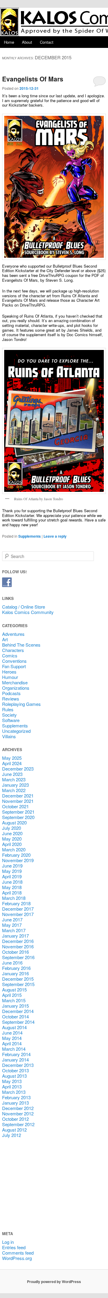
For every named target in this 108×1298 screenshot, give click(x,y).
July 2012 (11, 1135)
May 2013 (12, 1081)
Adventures (13, 634)
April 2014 (12, 1043)
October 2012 (15, 1119)
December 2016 (18, 941)
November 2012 (18, 1113)
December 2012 (18, 1108)
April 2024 (12, 763)
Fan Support (14, 666)
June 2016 (12, 962)
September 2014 (18, 1022)
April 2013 (12, 1086)
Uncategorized (16, 731)
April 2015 (12, 995)
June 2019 (12, 865)
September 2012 (18, 1124)
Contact (46, 42)
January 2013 (15, 1103)
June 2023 (12, 774)
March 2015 (14, 1000)
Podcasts (11, 693)
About (27, 42)
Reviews (10, 698)
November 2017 (18, 914)
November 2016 (18, 946)
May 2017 (12, 925)
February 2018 (16, 903)
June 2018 (12, 882)
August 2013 (14, 1076)
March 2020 (14, 849)
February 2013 (16, 1097)
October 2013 (15, 1070)
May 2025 (12, 758)
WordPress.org (17, 1258)
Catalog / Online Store (23, 606)
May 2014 (12, 1038)
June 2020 (12, 833)
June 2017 (12, 919)
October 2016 (15, 952)
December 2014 (18, 1011)
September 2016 (18, 957)
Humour (10, 677)
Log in (8, 1242)
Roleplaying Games (21, 704)
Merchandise (15, 682)
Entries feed (14, 1247)
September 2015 (18, 984)
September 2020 (18, 817)
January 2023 (15, 785)
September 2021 (18, 812)
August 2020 (14, 822)
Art (5, 639)
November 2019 (18, 860)
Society (9, 715)
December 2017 (18, 909)
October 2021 (15, 806)
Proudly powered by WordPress (54, 1281)
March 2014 (14, 1049)
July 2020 (11, 828)
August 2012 (14, 1129)
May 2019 (12, 871)
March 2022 (14, 790)
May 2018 (12, 887)
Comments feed (18, 1253)
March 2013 (14, 1092)
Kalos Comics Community (28, 612)
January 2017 (15, 935)
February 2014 (16, 1054)
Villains (9, 736)
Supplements (29, 536)
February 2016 (16, 968)
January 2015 (15, 1006)
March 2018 (14, 898)
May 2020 (12, 838)
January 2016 (15, 973)
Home (9, 42)
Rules (8, 709)
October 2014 (15, 1016)
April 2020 (12, 844)
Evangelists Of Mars (32, 78)
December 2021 (18, 795)
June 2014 (12, 1032)
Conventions (14, 661)
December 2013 (18, 1065)
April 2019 (12, 876)
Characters (13, 650)
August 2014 (14, 1027)
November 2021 (18, 801)
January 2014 (15, 1059)
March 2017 (14, 930)
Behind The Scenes (21, 645)
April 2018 (12, 892)
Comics (9, 655)
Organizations (15, 688)
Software (11, 720)
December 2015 (18, 979)
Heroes (9, 671)
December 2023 (18, 768)
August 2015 (14, 989)
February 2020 (16, 855)
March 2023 (14, 779)
